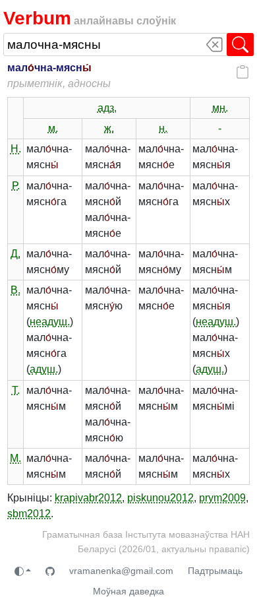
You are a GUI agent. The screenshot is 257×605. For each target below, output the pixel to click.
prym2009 (222, 497)
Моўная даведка (128, 591)
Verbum (37, 18)
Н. (16, 148)
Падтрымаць (215, 570)
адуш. (44, 369)
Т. (16, 390)
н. (163, 128)
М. (15, 458)
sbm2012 (29, 513)
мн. (220, 107)
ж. (109, 128)
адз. (107, 107)
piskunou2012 (160, 497)
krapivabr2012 (88, 497)
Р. (16, 185)
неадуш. (50, 321)
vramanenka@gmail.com (121, 570)
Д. (15, 253)
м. (53, 128)
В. (15, 290)
